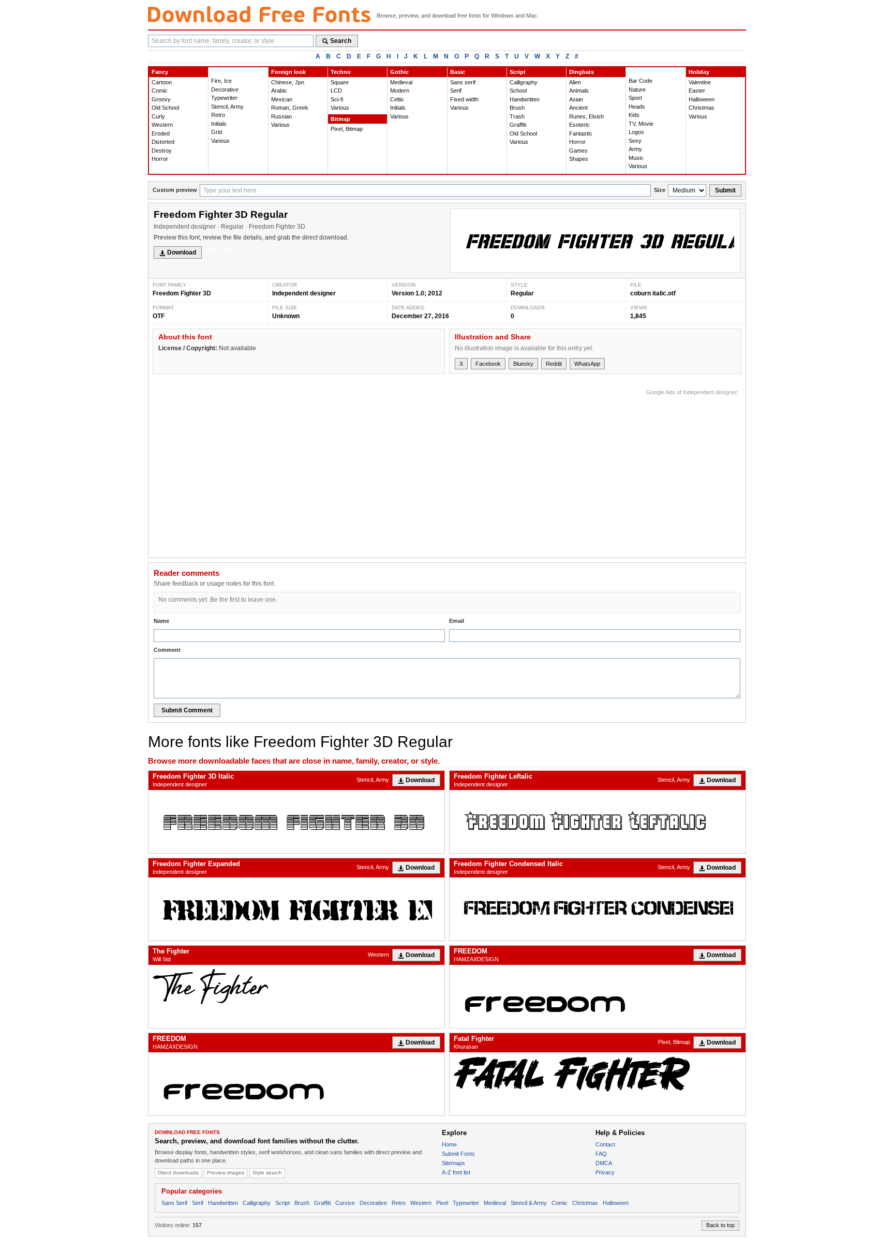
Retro (218, 115)
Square (340, 82)
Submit (725, 190)
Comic (160, 90)
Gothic (399, 72)
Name (161, 621)
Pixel (442, 1203)
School (518, 90)
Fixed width (464, 99)
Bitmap (340, 119)
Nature (637, 89)
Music (636, 158)
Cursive (345, 1203)
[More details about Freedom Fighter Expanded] (296, 909)
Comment (167, 650)
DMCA (603, 1163)
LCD (336, 90)
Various (220, 141)
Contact (605, 1144)
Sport (635, 98)
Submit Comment (187, 710)
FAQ (601, 1154)
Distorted (163, 142)
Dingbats (581, 72)
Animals (579, 90)
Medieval (401, 82)
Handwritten (525, 99)
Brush (517, 108)
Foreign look (288, 72)
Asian (576, 99)
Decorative (225, 89)
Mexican (281, 99)
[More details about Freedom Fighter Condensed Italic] (598, 909)
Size (659, 190)
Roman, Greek (289, 108)
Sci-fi (337, 99)
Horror (160, 159)
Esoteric (579, 125)
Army (635, 149)
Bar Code (640, 81)
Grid (216, 132)
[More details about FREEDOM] (598, 996)
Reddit (554, 364)
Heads (637, 106)
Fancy (160, 72)
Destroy (162, 150)
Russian (281, 116)
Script (518, 72)
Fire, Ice (221, 81)
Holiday (699, 72)
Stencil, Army (227, 106)
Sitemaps (453, 1163)
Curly (158, 116)
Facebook (488, 364)
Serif (455, 90)
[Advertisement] (549, 470)
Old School (165, 108)
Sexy (635, 141)
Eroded (161, 133)
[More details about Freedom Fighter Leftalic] (598, 821)
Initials (219, 124)
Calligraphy (524, 82)
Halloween (701, 99)
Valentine (700, 82)
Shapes (578, 159)
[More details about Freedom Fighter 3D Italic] (296, 821)
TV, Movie (641, 124)
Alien (575, 82)
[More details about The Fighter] (296, 986)
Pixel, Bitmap (347, 129)
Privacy (605, 1172)
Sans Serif (174, 1203)
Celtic (397, 99)
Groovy (161, 99)
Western (162, 125)
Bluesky (523, 364)
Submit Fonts (458, 1154)
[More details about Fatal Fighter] (598, 1073)
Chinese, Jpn (287, 82)
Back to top (720, 1225)
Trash (517, 116)
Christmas (701, 108)
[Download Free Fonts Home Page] (259, 14)
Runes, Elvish (586, 116)
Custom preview (175, 190)
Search (340, 40)
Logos (636, 132)
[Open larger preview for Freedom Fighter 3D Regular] (595, 240)
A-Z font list (456, 1172)
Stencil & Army (529, 1203)
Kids (634, 115)
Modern (399, 90)
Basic (457, 72)
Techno (341, 72)
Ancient (578, 108)
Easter (697, 90)
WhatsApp (587, 364)
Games (578, 150)
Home (449, 1144)
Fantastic (580, 133)
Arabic (279, 90)
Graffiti (518, 125)
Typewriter (224, 98)
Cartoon (162, 82)
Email (456, 621)
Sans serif (462, 82)
